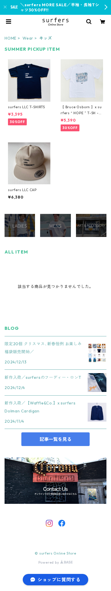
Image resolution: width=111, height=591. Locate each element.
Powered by (49, 562)
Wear (27, 38)
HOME (11, 38)
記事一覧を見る (55, 439)
